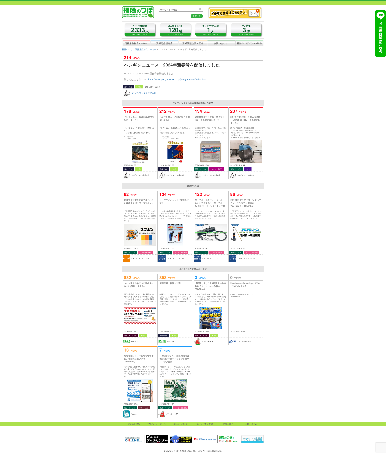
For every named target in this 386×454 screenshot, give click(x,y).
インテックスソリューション (141, 258)
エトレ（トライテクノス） (175, 258)
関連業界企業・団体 (193, 43)
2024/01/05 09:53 (152, 86)
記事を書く (228, 424)
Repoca (133, 414)
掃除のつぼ (127, 49)
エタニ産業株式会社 (244, 341)
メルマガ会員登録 (204, 424)
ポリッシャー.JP (207, 341)
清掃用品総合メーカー (136, 43)
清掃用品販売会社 (164, 43)
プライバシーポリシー (157, 424)
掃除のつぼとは (181, 424)
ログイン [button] (197, 15)
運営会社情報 (134, 424)
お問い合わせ (221, 43)
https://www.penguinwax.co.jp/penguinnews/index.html (177, 79)
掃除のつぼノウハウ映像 (249, 43)
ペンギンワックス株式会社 (143, 92)
